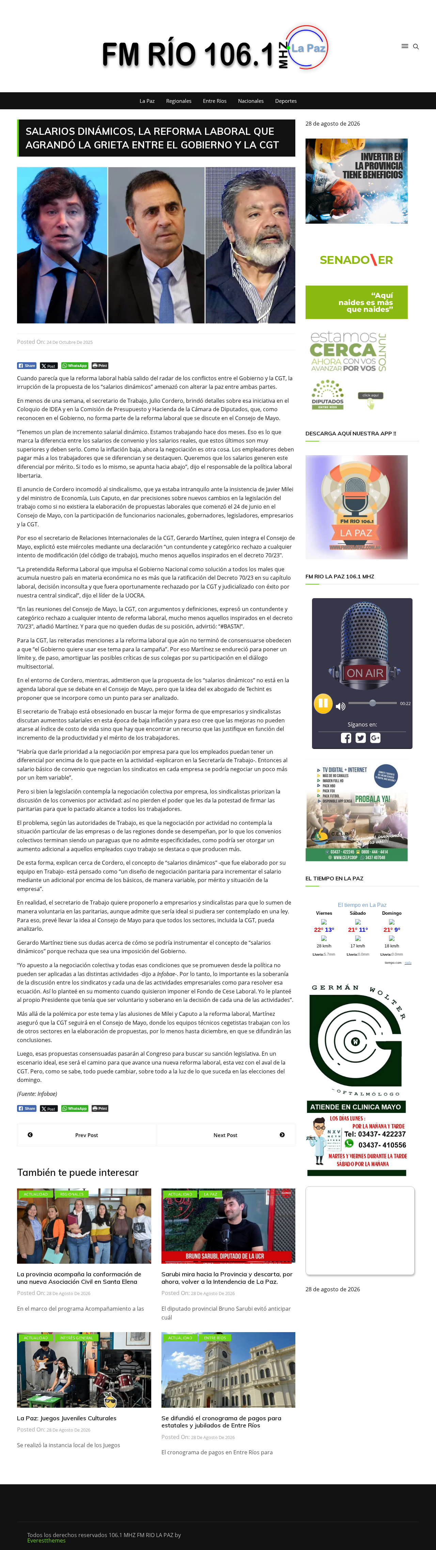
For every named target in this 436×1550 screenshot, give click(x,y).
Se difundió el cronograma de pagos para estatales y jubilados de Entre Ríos (221, 1421)
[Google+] (375, 740)
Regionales (178, 100)
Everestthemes (46, 1540)
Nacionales (251, 100)
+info (408, 962)
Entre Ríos (215, 100)
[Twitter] (361, 740)
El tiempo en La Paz (362, 905)
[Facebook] (346, 740)
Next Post (225, 1135)
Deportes (286, 100)
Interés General (76, 1337)
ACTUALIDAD (36, 1194)
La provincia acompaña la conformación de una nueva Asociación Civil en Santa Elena (79, 1277)
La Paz (147, 100)
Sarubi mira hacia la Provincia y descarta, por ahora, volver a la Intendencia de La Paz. (227, 1277)
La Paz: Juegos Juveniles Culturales (66, 1418)
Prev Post (86, 1135)
